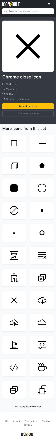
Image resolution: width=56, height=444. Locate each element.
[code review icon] (42, 345)
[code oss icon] (14, 345)
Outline (9, 94)
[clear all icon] (42, 255)
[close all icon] (42, 277)
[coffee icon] (42, 367)
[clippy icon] (14, 277)
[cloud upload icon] (14, 322)
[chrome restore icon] (14, 165)
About (16, 421)
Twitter (46, 421)
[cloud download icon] (42, 300)
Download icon (28, 106)
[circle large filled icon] (14, 188)
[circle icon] (42, 233)
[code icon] (14, 367)
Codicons (11, 84)
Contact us (31, 421)
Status (28, 425)
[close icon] (14, 300)
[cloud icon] (42, 322)
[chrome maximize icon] (14, 143)
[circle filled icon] (42, 165)
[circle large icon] (42, 188)
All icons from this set (28, 406)
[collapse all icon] (14, 390)
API (6, 421)
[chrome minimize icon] (42, 143)
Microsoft (11, 89)
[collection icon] (42, 390)
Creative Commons (17, 99)
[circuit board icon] (14, 255)
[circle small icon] (14, 233)
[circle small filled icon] (42, 210)
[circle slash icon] (14, 210)
